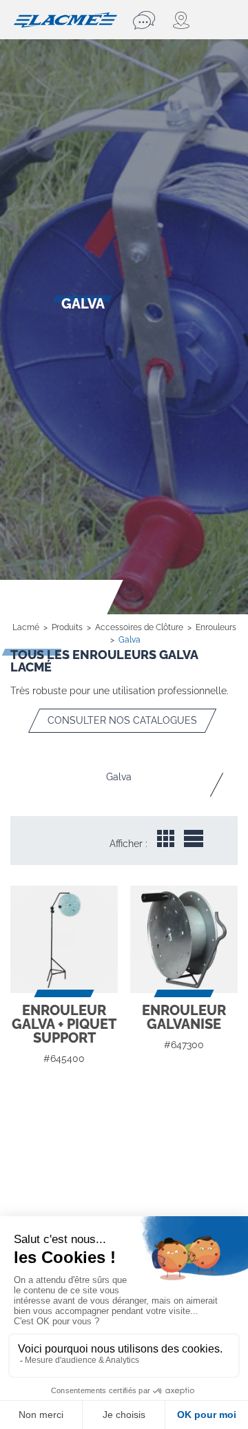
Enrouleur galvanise (184, 1017)
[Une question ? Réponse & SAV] (146, 20)
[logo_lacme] (65, 18)
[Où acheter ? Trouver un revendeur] (181, 20)
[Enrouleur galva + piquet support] (64, 939)
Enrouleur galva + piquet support (64, 1024)
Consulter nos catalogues (122, 720)
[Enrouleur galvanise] (184, 939)
